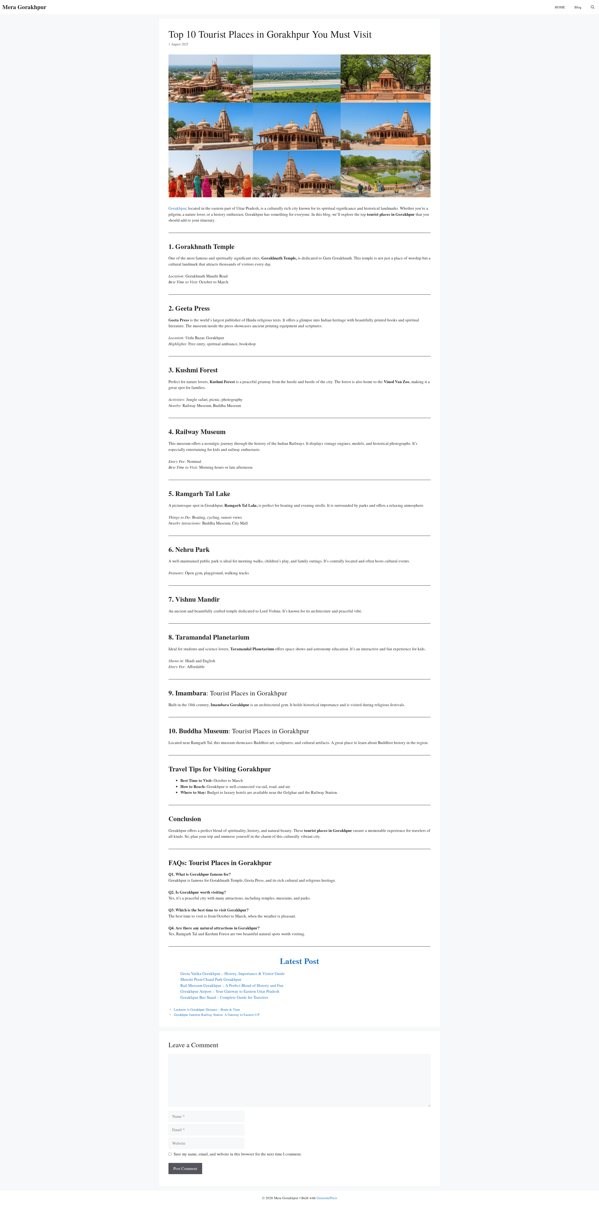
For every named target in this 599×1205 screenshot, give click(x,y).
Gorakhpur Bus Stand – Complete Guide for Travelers (224, 997)
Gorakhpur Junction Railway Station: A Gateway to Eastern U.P (216, 1014)
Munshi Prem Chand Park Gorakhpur (210, 979)
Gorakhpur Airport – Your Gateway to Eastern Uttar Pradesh (229, 991)
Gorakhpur (177, 208)
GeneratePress (327, 1197)
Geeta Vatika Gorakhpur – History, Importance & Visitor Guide (232, 973)
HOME (560, 7)
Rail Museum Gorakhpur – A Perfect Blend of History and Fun (231, 985)
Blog (577, 7)
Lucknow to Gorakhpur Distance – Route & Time (207, 1009)
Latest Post (299, 961)
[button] (592, 7)
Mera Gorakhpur (24, 7)
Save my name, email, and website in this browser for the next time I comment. (238, 1154)
